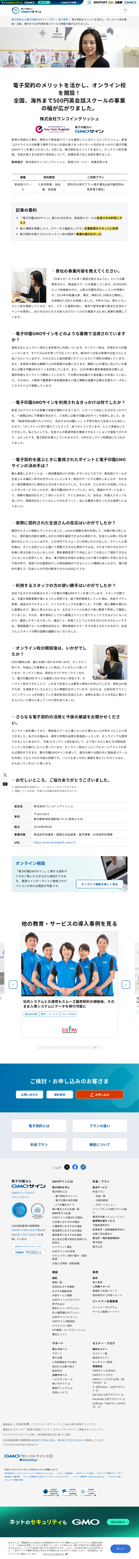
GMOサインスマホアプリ (66, 1299)
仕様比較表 (102, 1200)
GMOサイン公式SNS (104, 1370)
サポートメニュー (105, 1204)
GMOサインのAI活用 (63, 1251)
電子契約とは (59, 1191)
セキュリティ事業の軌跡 (13, 1480)
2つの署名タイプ (64, 1204)
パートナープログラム (105, 1307)
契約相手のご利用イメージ (107, 1295)
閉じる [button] (120, 1548)
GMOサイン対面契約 (63, 1321)
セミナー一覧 (100, 1353)
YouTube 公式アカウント (107, 1394)
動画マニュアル (61, 1388)
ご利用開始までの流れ (64, 1362)
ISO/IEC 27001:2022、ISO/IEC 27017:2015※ (57, 1440)
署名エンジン (59, 1334)
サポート (57, 1353)
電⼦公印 (97, 1246)
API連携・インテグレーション (69, 1330)
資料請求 (59, 1094)
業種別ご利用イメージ (105, 1290)
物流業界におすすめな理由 (67, 1230)
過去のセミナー (101, 1357)
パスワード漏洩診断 (65, 1473)
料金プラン (99, 1191)
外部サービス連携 (62, 1295)
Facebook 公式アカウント (107, 1399)
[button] (126, 984)
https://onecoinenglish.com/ (53, 842)
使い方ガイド (59, 1383)
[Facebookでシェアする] (75, 1167)
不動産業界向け (101, 1225)
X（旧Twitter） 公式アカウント (109, 1388)
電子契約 (97, 1242)
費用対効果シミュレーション (109, 1216)
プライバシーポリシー (54, 1554)
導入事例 (97, 1282)
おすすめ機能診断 (62, 1291)
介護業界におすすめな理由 (67, 1226)
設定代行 (57, 1370)
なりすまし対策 (115, 1476)
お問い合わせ (29, 1094)
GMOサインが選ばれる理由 (67, 1217)
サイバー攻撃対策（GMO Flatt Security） (89, 1476)
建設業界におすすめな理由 (67, 1234)
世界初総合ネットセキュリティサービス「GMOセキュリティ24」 (29, 1473)
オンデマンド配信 (102, 1362)
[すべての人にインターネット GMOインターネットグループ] (115, 2)
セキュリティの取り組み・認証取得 (69, 1257)
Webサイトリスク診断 (84, 1473)
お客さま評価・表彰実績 (65, 1263)
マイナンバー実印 (62, 1325)
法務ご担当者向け (102, 1233)
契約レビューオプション (65, 1308)
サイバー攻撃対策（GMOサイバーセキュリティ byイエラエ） (46, 1476)
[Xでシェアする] (67, 1167)
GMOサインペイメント (64, 1317)
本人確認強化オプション (65, 1312)
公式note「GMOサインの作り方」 (109, 1405)
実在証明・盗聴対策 (12, 1476)
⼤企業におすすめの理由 (65, 1221)
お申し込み (99, 1094)
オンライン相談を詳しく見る (99, 884)
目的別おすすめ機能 (63, 1286)
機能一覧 (57, 1282)
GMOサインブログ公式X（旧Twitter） (108, 1380)
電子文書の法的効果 (66, 1200)
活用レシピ (58, 1392)
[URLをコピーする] (83, 1167)
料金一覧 (101, 1196)
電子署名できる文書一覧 (65, 1209)
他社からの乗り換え (63, 1366)
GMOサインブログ (103, 1374)
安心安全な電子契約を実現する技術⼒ (69, 1240)
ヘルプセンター (61, 1379)
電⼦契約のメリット (66, 1196)
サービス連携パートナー (106, 1311)
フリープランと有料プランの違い (110, 1210)
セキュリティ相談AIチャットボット (110, 1473)
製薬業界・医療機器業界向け (109, 1229)
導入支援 (57, 1357)
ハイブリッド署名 (62, 1246)
